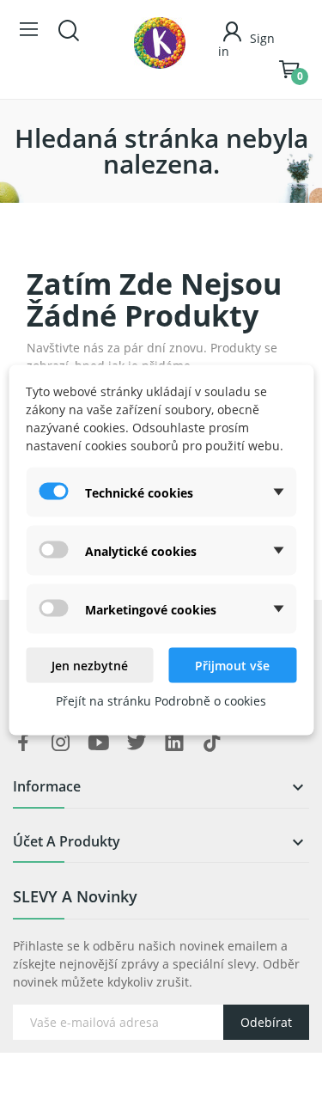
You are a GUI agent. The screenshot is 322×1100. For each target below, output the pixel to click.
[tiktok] (212, 743)
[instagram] (61, 743)
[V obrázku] (159, 43)
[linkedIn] (174, 743)
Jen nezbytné (90, 665)
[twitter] (136, 743)
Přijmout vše (232, 665)
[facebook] (23, 743)
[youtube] (98, 743)
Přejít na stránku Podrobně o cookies (161, 701)
